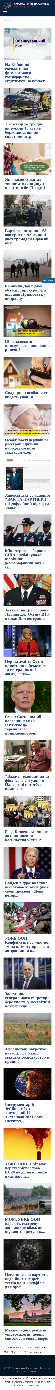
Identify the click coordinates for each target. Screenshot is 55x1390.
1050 (13, 1352)
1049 (6, 1352)
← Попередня (11, 1347)
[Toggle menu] (5, 11)
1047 (36, 1347)
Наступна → (35, 1352)
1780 (24, 1352)
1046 (29, 1347)
